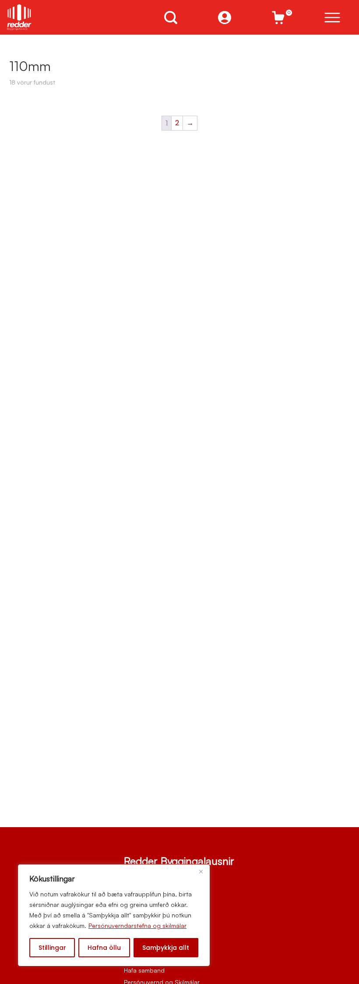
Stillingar (52, 947)
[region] (114, 915)
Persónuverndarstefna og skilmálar (137, 925)
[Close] (201, 871)
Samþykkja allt (165, 947)
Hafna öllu (104, 947)
